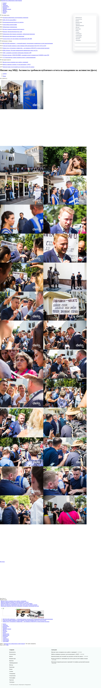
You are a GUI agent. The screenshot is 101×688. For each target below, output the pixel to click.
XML (7, 644)
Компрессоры (6, 635)
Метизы (4, 10)
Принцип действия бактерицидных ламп (12, 31)
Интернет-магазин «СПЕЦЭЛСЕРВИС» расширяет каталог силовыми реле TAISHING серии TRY (26, 55)
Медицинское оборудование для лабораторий (13, 36)
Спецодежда (6, 638)
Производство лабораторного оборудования (14, 643)
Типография (6, 641)
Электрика (5, 5)
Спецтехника (6, 640)
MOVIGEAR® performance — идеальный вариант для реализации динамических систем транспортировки (28, 43)
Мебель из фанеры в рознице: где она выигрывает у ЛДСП (16, 64)
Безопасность (6, 6)
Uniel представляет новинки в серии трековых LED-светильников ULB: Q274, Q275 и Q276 (24, 45)
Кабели (4, 4)
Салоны (4, 637)
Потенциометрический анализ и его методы (13, 22)
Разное (4, 12)
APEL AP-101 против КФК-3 (9, 19)
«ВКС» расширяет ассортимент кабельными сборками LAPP (17, 52)
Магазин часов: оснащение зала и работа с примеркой (15, 62)
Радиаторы (5, 636)
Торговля (5, 11)
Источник (2, 561)
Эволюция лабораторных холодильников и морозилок (15, 17)
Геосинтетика (6, 633)
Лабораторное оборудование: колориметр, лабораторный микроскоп (19, 34)
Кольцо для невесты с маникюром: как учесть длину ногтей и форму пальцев (19, 604)
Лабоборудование (7, 9)
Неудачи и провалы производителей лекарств (13, 29)
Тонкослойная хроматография (10, 24)
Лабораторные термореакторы (10, 27)
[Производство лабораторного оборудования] (11, 0)
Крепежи (5, 7)
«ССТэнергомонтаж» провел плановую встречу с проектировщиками (19, 57)
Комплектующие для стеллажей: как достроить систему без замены (18, 66)
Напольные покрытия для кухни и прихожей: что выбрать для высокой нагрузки (20, 606)
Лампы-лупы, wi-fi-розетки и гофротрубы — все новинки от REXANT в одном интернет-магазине (26, 48)
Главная (4, 3)
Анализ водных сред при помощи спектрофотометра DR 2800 (17, 38)
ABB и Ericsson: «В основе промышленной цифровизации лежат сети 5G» (20, 50)
